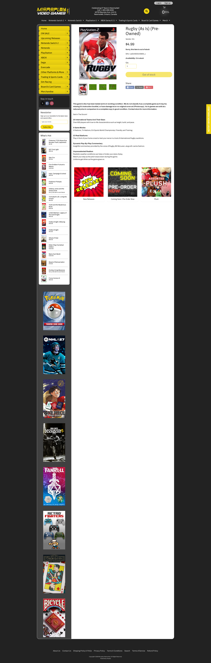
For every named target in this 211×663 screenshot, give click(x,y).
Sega (55, 63)
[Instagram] (52, 103)
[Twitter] (43, 103)
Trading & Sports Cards (129, 20)
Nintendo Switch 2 (58, 20)
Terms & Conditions (114, 651)
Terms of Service (138, 651)
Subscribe (47, 127)
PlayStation (55, 53)
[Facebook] (47, 103)
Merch (167, 20)
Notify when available (208, 119)
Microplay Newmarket (104, 656)
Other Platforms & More (55, 73)
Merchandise (55, 92)
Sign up (167, 3)
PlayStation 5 (92, 20)
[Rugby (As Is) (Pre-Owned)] (82, 89)
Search (127, 651)
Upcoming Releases (50, 38)
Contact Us (66, 651)
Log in (158, 3)
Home (43, 20)
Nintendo (55, 48)
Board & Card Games (151, 20)
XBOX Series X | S (109, 20)
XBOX (55, 58)
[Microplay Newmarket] (53, 11)
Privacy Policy (99, 651)
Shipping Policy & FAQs (82, 651)
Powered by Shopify (105, 658)
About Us (56, 651)
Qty (127, 63)
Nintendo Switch (76, 20)
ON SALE (55, 34)
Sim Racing (46, 82)
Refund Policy (152, 651)
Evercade (45, 67)
